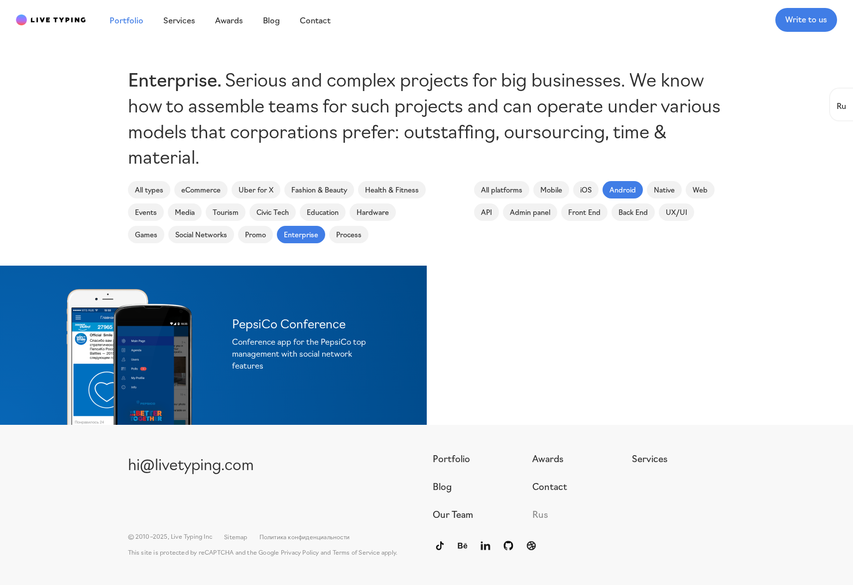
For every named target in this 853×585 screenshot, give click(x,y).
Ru (841, 105)
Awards (548, 458)
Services (650, 458)
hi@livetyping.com (191, 463)
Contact (549, 486)
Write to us (806, 18)
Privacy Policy (300, 552)
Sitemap (235, 536)
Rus (540, 513)
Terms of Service (356, 552)
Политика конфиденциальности (304, 536)
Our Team (453, 513)
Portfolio (451, 458)
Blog (442, 486)
